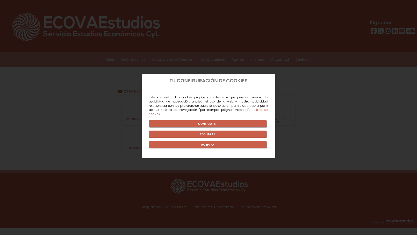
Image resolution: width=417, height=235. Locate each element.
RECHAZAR (208, 134)
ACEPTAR (208, 144)
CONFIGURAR (207, 124)
